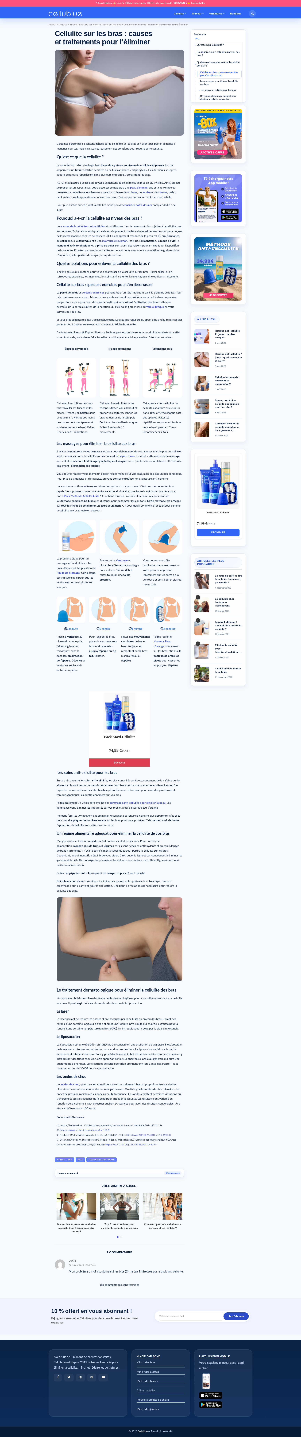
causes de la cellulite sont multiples (83, 226)
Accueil (52, 24)
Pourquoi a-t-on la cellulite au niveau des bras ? (218, 54)
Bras (80, 1160)
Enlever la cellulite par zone (84, 24)
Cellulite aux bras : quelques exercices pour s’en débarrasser (219, 74)
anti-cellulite (64, 1160)
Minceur (196, 13)
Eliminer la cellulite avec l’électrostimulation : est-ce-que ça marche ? (228, 649)
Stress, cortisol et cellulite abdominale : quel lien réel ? (228, 404)
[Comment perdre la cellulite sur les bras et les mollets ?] (162, 1206)
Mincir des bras (146, 1362)
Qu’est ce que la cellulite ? (210, 45)
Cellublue (143, 1431)
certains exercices (93, 292)
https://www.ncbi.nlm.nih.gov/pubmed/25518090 (85, 1130)
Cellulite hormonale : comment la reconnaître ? (227, 380)
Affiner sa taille (146, 1390)
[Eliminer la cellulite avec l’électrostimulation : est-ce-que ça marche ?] (201, 651)
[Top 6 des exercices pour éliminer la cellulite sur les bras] (119, 1206)
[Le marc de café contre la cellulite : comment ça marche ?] (201, 581)
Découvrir (119, 762)
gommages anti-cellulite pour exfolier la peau (137, 802)
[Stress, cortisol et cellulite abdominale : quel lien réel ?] (201, 406)
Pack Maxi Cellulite (119, 737)
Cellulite (179, 13)
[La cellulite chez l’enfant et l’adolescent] (201, 604)
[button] (252, 13)
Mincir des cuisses (148, 1372)
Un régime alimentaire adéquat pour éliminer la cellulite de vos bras (218, 97)
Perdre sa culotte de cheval (153, 1399)
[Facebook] (58, 1377)
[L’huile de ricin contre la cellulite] (201, 674)
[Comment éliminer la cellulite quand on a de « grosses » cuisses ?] (201, 429)
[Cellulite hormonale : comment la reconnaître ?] (201, 383)
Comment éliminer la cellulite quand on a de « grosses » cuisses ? (227, 427)
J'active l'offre (198, 3)
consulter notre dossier (137, 205)
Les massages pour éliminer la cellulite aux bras (219, 83)
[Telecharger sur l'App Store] (223, 1395)
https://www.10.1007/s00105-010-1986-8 (148, 1135)
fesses (163, 192)
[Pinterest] (91, 1377)
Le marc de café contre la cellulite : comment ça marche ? (228, 579)
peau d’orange (139, 187)
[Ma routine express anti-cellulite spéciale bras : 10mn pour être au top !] (76, 1206)
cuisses (132, 192)
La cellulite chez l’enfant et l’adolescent (224, 602)
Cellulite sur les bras (110, 24)
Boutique (235, 13)
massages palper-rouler (101, 1160)
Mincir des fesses (147, 1381)
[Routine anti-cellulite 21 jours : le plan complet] (201, 336)
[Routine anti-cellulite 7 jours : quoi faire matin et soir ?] (201, 359)
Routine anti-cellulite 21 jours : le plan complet (227, 334)
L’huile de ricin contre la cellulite (228, 670)
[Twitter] (69, 1377)
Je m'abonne (236, 1316)
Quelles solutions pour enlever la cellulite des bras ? (218, 64)
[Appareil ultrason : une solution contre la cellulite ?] (201, 627)
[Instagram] (80, 1377)
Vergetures (215, 13)
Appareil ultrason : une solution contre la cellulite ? (228, 625)
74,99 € (115, 750)
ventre (146, 192)
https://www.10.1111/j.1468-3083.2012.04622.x (130, 1145)
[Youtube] (103, 1377)
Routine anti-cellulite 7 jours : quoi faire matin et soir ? (228, 357)
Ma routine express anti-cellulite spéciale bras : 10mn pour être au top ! (76, 1228)
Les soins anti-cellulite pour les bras (218, 90)
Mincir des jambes (148, 1409)
